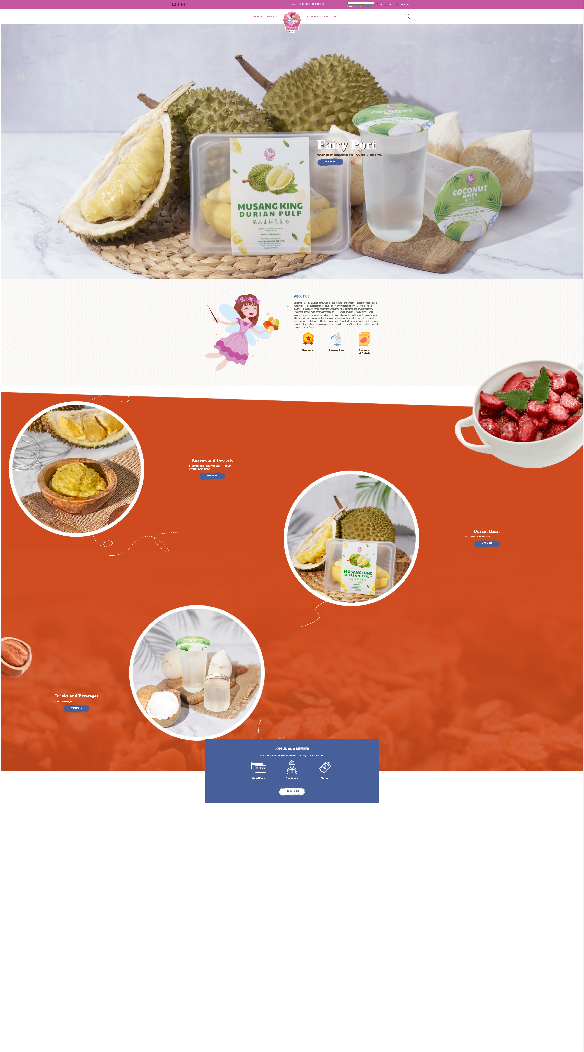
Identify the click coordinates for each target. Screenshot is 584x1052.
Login (381, 4)
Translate (368, 6)
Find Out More (292, 791)
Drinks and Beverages (76, 695)
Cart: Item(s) (405, 4)
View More (212, 475)
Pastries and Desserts (212, 460)
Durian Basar (487, 531)
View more (330, 161)
